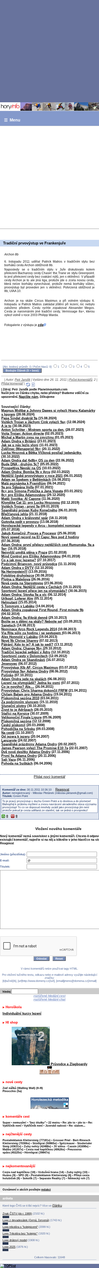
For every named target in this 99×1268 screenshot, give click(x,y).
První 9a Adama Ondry (19, 756)
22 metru (54, 1122)
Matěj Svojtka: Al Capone (21, 499)
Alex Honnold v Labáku (19, 637)
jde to (82, 1122)
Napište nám (28, 397)
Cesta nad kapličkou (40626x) (45, 1149)
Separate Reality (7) (52, 1178)
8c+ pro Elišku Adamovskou (23, 495)
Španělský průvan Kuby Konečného (29, 510)
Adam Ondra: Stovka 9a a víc (24, 595)
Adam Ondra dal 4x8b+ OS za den (28, 460)
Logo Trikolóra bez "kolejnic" (20, 1233)
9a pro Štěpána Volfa (17, 487)
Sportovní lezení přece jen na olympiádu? (34, 591)
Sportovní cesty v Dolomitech (24, 656)
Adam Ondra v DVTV (17, 568)
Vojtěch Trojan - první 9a (20, 506)
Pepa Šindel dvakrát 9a (19, 418)
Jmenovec (9, 664)
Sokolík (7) (30, 1178)
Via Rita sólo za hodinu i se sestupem (31, 633)
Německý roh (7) (79, 1178)
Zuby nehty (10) (77, 1172)
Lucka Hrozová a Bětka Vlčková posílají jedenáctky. (41, 453)
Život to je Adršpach (17, 710)
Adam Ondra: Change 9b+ (22, 648)
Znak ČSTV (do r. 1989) (17, 1213)
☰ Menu (12, 120)
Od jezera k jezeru (15, 736)
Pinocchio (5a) (12, 1091)
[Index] (49, 106)
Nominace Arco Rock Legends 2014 (29, 629)
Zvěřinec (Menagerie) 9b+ (21, 449)
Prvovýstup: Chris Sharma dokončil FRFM (34, 690)
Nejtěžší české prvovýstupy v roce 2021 (32, 476)
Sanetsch (8, 625)
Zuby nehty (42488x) (37, 1146)
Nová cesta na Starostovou (22, 583)
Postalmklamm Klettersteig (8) (51, 1175)
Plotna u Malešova (15, 579)
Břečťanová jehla (14, 514)
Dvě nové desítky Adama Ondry (26, 752)
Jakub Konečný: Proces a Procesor (28, 533)
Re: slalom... (77, 1125)
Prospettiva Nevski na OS (21, 468)
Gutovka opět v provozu (20, 522)
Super (6, 1122)
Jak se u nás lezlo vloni (19, 445)
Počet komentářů (80, 379)
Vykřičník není (33, 1125)
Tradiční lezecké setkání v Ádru (25, 652)
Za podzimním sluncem (20, 702)
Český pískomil (13, 725)
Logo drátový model (15, 1240)
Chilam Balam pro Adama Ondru (27, 694)
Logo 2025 (9, 1246)
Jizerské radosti (56, 1125)
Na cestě (7, 733)
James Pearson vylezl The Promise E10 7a (34, 748)
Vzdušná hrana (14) (51, 1172)
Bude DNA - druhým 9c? (20, 464)
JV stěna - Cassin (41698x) (71, 1146)
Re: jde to (69, 1122)
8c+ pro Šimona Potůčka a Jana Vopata (32, 491)
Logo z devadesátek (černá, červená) (26, 1220)
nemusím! (19, 1122)
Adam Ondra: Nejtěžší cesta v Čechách (31, 587)
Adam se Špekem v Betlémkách (26, 479)
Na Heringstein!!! (14, 572)
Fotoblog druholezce (17, 575)
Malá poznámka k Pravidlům (23, 483)
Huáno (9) (9, 1175)
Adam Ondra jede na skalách (23, 679)
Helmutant (9, 602)
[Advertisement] (49, 51)
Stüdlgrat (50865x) (44, 1143)
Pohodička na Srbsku (18, 729)
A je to (6, 426)
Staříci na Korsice (15, 713)
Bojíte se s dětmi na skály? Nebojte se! (31, 621)
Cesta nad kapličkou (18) (19, 1172)
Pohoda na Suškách (17, 763)
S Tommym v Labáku (18, 606)
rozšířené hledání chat (49, 999)
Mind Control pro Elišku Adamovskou (31, 556)
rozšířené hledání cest (49, 996)
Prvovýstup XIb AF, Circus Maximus (29, 667)
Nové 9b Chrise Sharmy (19, 641)
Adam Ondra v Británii (18, 441)
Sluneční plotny (13, 706)
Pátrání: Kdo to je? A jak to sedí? (27, 644)
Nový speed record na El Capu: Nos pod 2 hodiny (40, 537)
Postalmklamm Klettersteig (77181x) (27, 1140)
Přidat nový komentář (49, 777)
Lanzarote (9, 740)
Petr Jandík (22, 379)
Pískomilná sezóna (16, 721)
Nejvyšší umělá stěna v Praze (24, 552)
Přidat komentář (12, 383)
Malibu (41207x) (13, 1149)
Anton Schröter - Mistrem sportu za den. (32, 430)
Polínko (7, 675)
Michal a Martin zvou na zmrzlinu (28, 437)
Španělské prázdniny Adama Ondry (29, 744)
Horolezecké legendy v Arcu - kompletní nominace (40, 526)
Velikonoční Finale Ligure (21, 717)
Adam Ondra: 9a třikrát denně (24, 618)
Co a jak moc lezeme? (18, 560)
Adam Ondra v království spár (24, 518)
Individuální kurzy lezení (22, 1013)
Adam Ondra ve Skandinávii (23, 660)
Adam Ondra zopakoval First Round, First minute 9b (42, 610)
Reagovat (62, 789)
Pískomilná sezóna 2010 (20, 698)
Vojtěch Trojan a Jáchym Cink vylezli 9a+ (33, 422)
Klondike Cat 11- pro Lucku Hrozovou (30, 502)
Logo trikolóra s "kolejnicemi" (20, 1226)
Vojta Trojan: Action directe (22, 433)
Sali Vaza (8, 759)
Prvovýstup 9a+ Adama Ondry (24, 671)
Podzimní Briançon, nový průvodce (29, 564)
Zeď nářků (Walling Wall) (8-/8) (23, 1088)
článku (57, 1205)
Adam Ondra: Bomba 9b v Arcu (25, 472)
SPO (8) (23, 1175)
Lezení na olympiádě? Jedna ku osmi (30, 683)
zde (40, 325)
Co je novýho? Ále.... (17, 687)
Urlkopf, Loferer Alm (17, 598)
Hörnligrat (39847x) (37, 1152)
